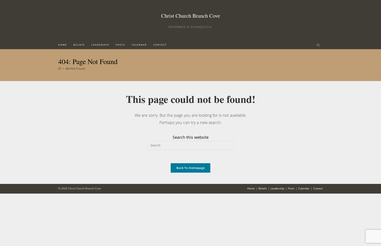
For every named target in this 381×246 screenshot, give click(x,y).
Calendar (304, 188)
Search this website (191, 137)
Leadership (277, 188)
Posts (291, 188)
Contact (318, 188)
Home (251, 188)
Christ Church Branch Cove (190, 15)
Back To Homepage (190, 168)
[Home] (59, 68)
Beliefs (262, 188)
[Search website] (318, 45)
